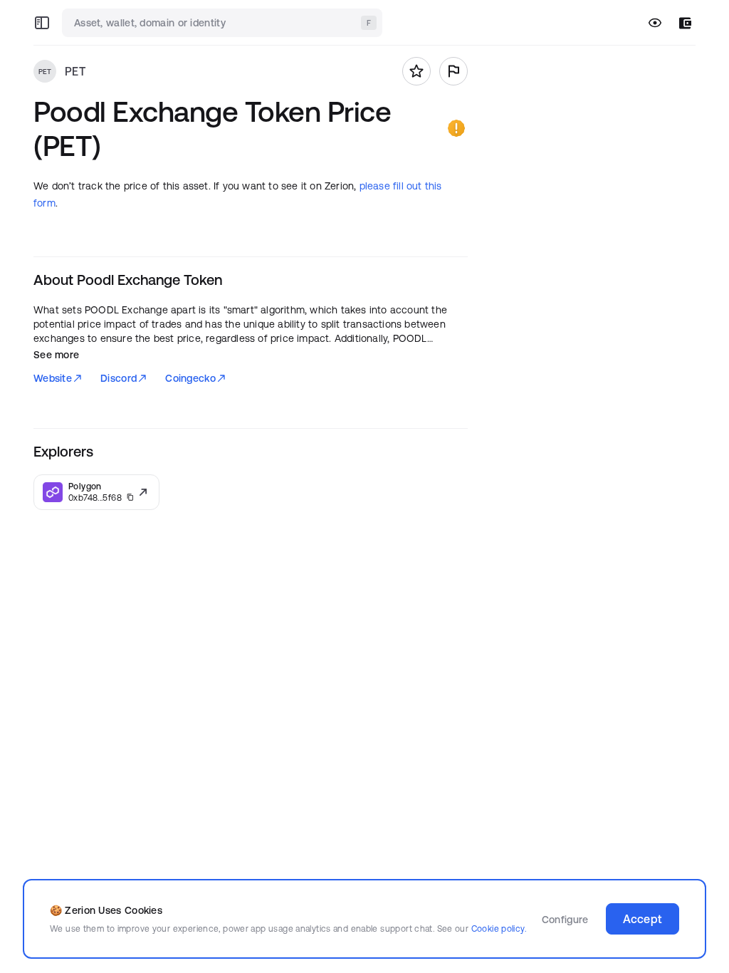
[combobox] (223, 23)
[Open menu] (42, 23)
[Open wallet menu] (685, 23)
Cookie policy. (498, 928)
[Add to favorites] (416, 71)
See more (56, 354)
